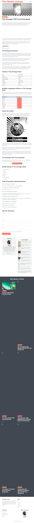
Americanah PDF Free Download (25, 268)
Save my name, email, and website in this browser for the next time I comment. (13, 231)
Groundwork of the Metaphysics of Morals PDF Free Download (24, 419)
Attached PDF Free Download (25, 254)
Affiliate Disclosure (4, 513)
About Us (19, 502)
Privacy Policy (19, 505)
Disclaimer (3, 516)
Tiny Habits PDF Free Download (25, 260)
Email (3, 224)
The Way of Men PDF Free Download (8, 418)
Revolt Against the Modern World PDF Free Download (25, 348)
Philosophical (4, 487)
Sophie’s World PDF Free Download (8, 293)
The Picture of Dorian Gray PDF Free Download (8, 490)
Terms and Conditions (5, 514)
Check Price (19, 98)
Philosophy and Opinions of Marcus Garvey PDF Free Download (23, 491)
